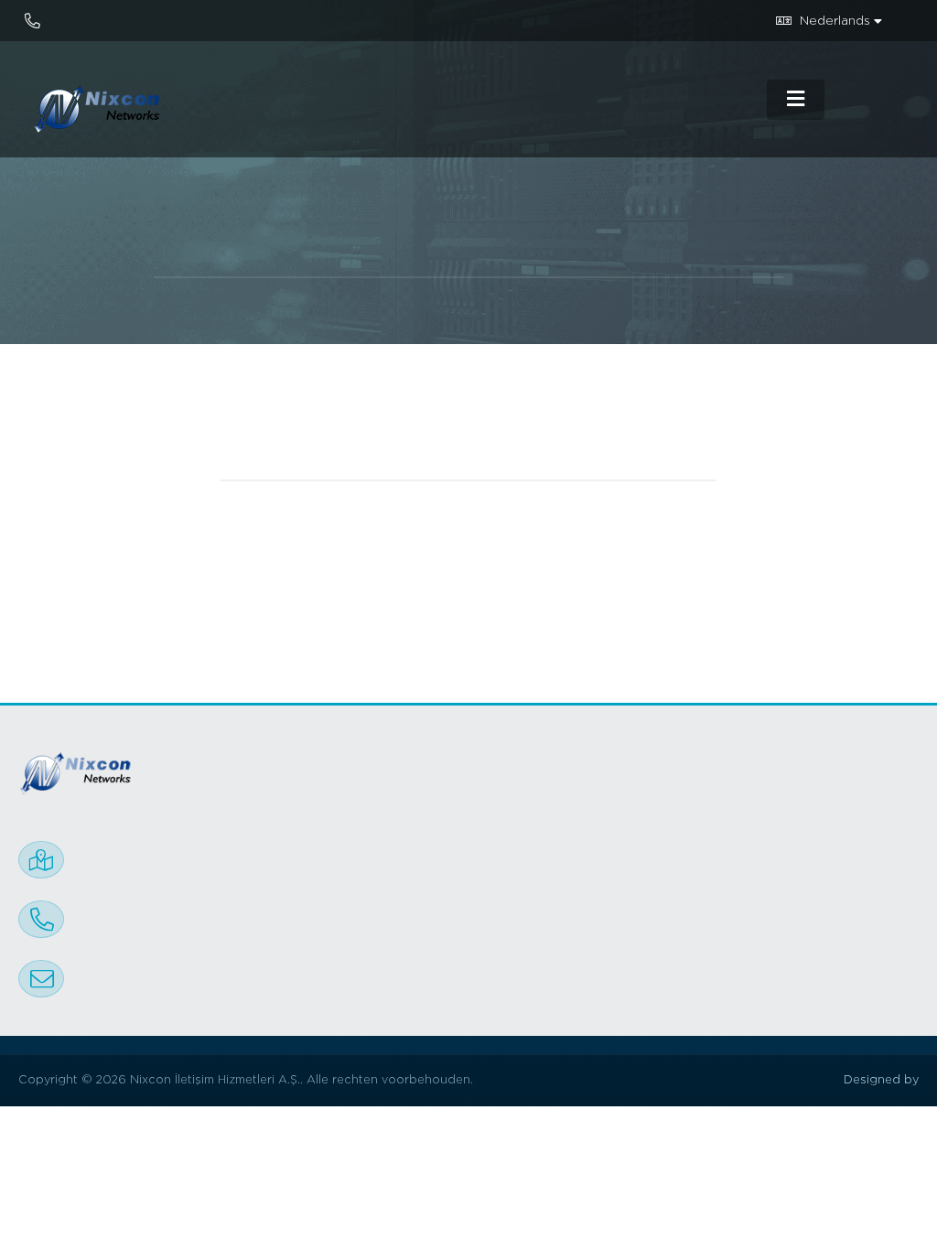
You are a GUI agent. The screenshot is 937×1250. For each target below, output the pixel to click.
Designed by (881, 1080)
